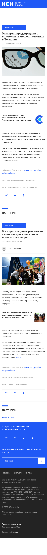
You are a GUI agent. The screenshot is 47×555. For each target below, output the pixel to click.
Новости (28, 170)
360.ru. (19, 357)
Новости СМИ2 (8, 417)
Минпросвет (21, 385)
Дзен (36, 170)
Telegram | (6, 173)
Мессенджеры (14, 187)
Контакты (18, 473)
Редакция (6, 473)
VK (40, 170)
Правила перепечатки (11, 524)
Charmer (14, 532)
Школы (11, 385)
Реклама (28, 473)
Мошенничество (30, 187)
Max (13, 173)
